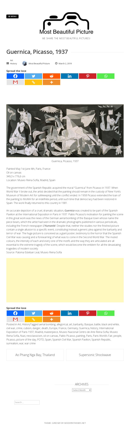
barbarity (78, 324)
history (94, 328)
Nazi (22, 335)
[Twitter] (33, 76)
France (62, 328)
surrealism (12, 343)
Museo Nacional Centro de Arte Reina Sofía (84, 332)
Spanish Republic (100, 339)
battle (97, 324)
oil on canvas (50, 335)
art (70, 324)
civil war (10, 328)
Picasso (10, 339)
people (117, 335)
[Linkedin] (69, 76)
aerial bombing (47, 324)
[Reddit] (51, 76)
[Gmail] (15, 82)
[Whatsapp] (105, 76)
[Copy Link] (33, 82)
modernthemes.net (75, 423)
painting (80, 335)
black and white (110, 324)
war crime (30, 343)
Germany (73, 328)
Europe (53, 328)
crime (19, 328)
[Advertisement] (65, 280)
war (21, 343)
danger (36, 328)
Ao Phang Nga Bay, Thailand (35, 355)
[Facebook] (15, 76)
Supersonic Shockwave (95, 355)
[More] (51, 82)
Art (11, 60)
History (13, 63)
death (45, 328)
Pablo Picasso (67, 335)
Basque (88, 324)
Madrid (39, 332)
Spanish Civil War (61, 339)
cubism (27, 328)
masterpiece (51, 332)
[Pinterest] (87, 76)
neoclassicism (34, 335)
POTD (40, 339)
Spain (48, 339)
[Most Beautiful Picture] (66, 35)
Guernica (84, 328)
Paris (89, 335)
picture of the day (26, 339)
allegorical (62, 324)
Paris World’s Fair (102, 335)
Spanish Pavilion (81, 339)
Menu (13, 16)
